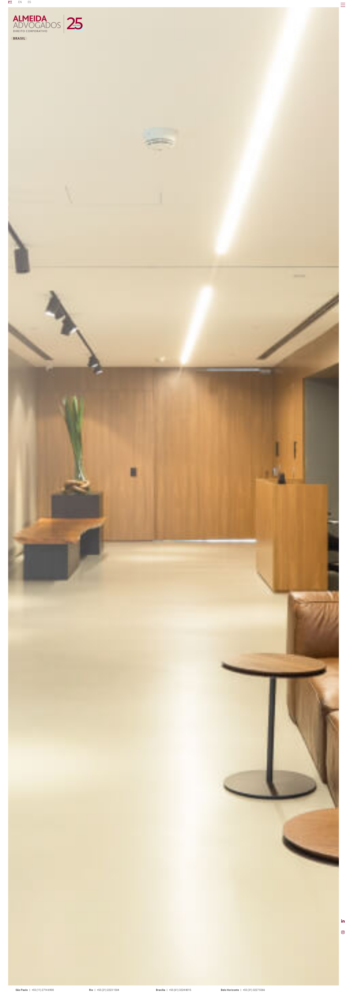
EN (20, 2)
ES (29, 2)
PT (10, 2)
